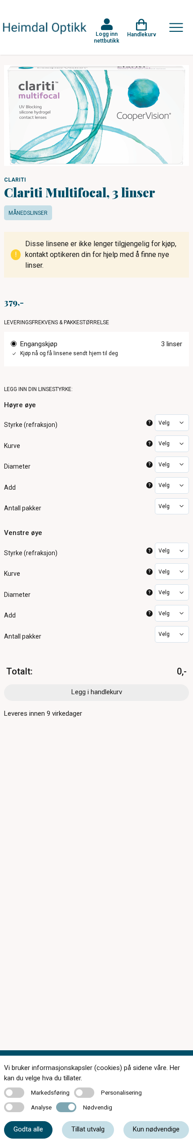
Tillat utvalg (88, 1129)
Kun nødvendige (156, 1129)
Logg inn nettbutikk (106, 37)
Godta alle (28, 1129)
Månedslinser (28, 213)
